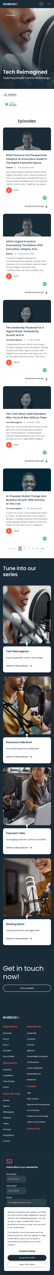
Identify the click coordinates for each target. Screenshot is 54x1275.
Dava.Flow (7, 1033)
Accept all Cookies (27, 1257)
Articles (6, 1100)
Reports (6, 1106)
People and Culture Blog (37, 1116)
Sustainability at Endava (37, 1056)
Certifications (33, 1062)
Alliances (31, 1050)
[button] (41, 4)
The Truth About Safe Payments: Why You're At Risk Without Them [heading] (26, 415)
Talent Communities (36, 1122)
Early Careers (32, 1098)
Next (43, 548)
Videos (6, 1123)
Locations (31, 1039)
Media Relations (34, 1074)
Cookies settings (27, 1251)
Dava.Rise (7, 1050)
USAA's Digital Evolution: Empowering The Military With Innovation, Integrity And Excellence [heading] (24, 245)
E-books (6, 1141)
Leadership (31, 1033)
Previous (12, 548)
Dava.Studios (8, 1056)
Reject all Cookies (27, 1264)
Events (6, 1087)
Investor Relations (34, 1068)
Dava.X (6, 1039)
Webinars (7, 1118)
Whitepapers (8, 1112)
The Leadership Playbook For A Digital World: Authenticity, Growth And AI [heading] (25, 331)
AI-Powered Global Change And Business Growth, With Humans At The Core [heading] (26, 499)
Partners (30, 1045)
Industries (7, 1069)
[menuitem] (15, 1033)
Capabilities (8, 1075)
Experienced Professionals (38, 1104)
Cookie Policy (18, 1227)
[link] (44, 198)
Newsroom (31, 1079)
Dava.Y (6, 1045)
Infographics (8, 1135)
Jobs (29, 1093)
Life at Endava (33, 1110)
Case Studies (8, 1081)
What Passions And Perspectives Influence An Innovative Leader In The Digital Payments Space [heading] (26, 159)
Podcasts (7, 1129)
